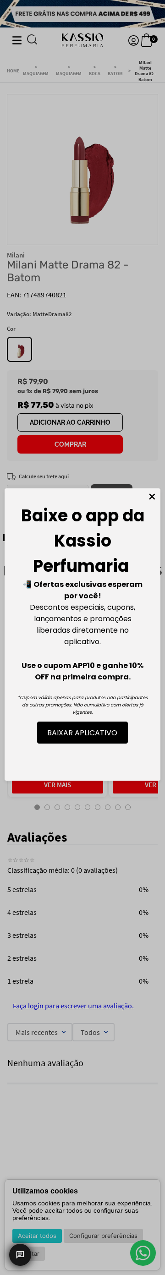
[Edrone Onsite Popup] (82, 637)
